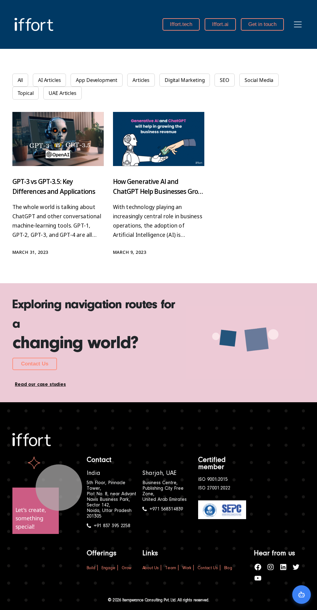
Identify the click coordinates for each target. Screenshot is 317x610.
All (20, 80)
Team (170, 568)
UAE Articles (62, 93)
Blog (228, 568)
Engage (108, 568)
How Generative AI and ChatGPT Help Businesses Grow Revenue (158, 191)
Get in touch (262, 24)
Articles (141, 80)
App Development (96, 80)
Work (186, 568)
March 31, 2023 (30, 252)
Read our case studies (40, 384)
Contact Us (34, 364)
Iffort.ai (220, 24)
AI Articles (49, 80)
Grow (127, 568)
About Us (150, 568)
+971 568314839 (166, 509)
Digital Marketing (185, 80)
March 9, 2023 (129, 252)
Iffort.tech (181, 24)
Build (91, 568)
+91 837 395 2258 (112, 525)
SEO (224, 80)
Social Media (259, 80)
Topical (26, 93)
